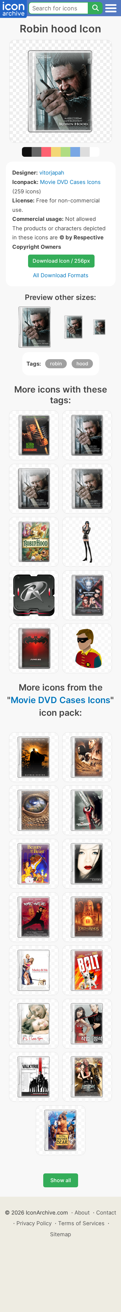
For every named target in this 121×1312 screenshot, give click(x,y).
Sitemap (60, 1234)
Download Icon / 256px (61, 260)
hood (82, 363)
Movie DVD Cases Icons (70, 182)
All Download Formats (60, 275)
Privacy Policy (34, 1223)
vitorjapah (51, 172)
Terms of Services (81, 1223)
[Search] (95, 8)
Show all (60, 1180)
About (82, 1212)
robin (56, 363)
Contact (106, 1212)
